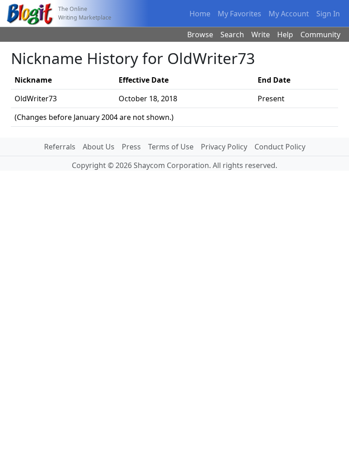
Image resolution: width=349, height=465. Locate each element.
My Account (289, 14)
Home (199, 14)
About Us (99, 147)
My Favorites (239, 14)
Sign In (328, 14)
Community (320, 35)
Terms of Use (171, 147)
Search (232, 35)
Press (131, 147)
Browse (200, 35)
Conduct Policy (279, 147)
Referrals (59, 147)
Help (285, 35)
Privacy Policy (224, 147)
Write (260, 35)
